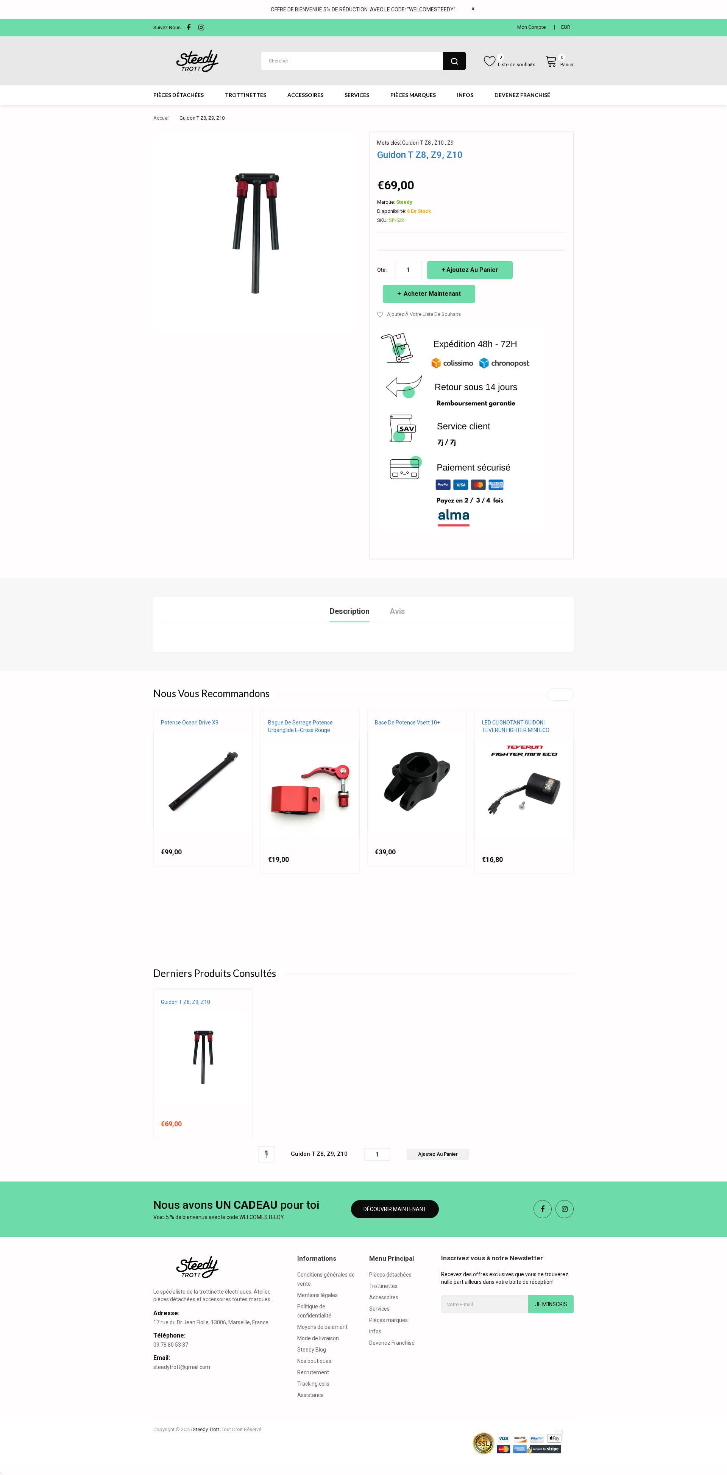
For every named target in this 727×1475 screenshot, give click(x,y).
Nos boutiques (314, 1361)
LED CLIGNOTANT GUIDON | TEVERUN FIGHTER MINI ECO (515, 726)
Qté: (382, 270)
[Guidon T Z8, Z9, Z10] (266, 1154)
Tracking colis (313, 1384)
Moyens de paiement (322, 1327)
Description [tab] (350, 611)
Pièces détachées (390, 1275)
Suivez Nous (167, 27)
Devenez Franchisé (392, 1343)
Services (379, 1309)
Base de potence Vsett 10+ (407, 723)
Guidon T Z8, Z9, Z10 (185, 1002)
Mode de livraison (318, 1338)
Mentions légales (317, 1295)
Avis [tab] (397, 611)
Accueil (161, 118)
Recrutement (313, 1372)
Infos (375, 1331)
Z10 (439, 143)
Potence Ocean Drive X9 (189, 723)
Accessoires (383, 1297)
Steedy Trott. (206, 1429)
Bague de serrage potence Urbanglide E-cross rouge (300, 726)
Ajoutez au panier (472, 269)
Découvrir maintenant (395, 1209)
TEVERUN (492, 737)
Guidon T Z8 (416, 143)
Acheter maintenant (431, 293)
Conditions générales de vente (326, 1279)
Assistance (310, 1395)
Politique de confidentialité (314, 1311)
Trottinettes (383, 1286)
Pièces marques (388, 1320)
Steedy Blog (311, 1350)
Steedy (404, 202)
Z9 (450, 143)
